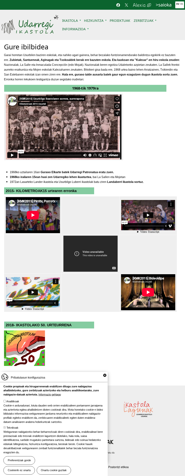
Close (105, 375)
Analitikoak (12, 401)
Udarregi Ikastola (30, 16)
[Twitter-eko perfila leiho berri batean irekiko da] (126, 5)
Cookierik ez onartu (19, 470)
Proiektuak (120, 20)
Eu (177, 3)
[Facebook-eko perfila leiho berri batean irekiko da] (118, 5)
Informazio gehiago (49, 394)
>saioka (164, 5)
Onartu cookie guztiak (54, 470)
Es (181, 3)
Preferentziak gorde (19, 460)
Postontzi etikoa (118, 467)
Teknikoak (12, 427)
